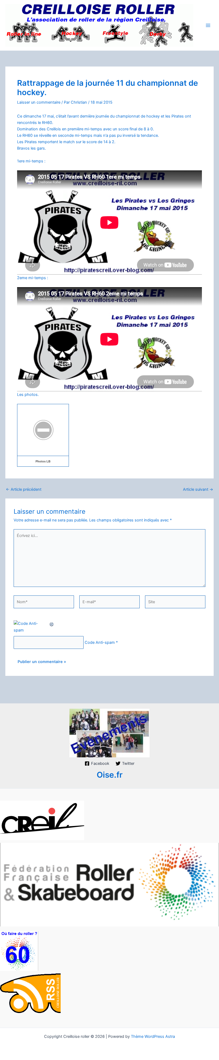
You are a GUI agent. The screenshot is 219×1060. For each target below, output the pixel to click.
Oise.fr (110, 775)
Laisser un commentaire (38, 102)
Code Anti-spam (100, 642)
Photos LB (43, 461)
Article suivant (198, 490)
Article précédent (23, 490)
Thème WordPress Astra (153, 1036)
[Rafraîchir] (52, 623)
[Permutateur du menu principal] (208, 25)
